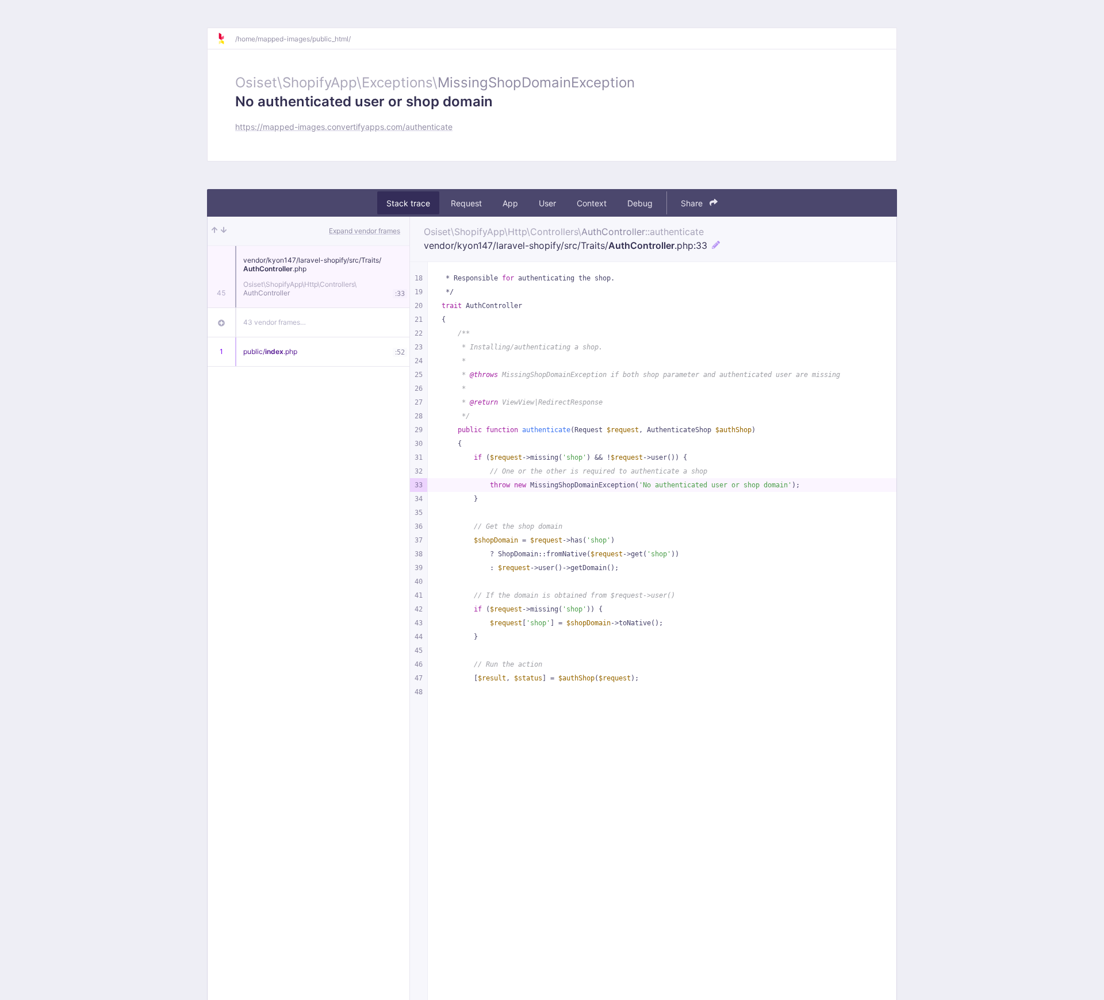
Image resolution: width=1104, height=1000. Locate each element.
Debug (640, 203)
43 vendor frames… (274, 322)
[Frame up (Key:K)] (214, 231)
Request (466, 203)
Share (693, 203)
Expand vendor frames (364, 230)
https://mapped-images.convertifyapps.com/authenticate (344, 127)
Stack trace (408, 203)
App (510, 203)
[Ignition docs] (226, 38)
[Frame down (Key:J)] (223, 231)
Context (592, 203)
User (547, 203)
